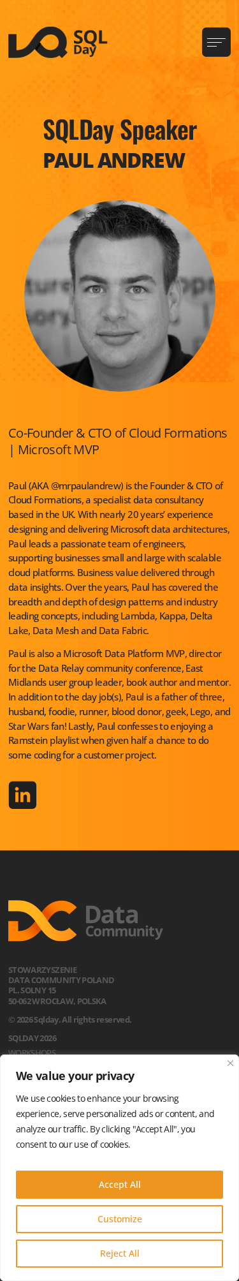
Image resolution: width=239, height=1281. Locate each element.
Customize (120, 1219)
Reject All (120, 1253)
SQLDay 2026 (32, 1038)
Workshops (31, 1052)
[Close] (230, 1063)
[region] (119, 1168)
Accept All (120, 1184)
